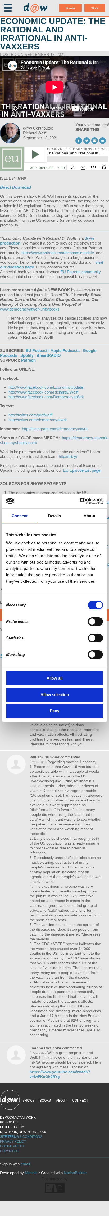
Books (45, 1100)
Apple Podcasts (65, 350)
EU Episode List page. (82, 470)
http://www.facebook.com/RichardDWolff (43, 392)
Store (94, 8)
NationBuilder (75, 1172)
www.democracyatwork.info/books (30, 309)
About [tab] (89, 516)
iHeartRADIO (49, 355)
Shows (28, 1100)
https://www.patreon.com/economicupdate (58, 252)
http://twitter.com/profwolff (30, 415)
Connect (80, 1100)
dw (35, 8)
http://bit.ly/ (68, 456)
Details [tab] (54, 516)
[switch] (95, 621)
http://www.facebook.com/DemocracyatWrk (46, 397)
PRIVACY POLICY (13, 1141)
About (61, 1100)
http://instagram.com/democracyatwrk (55, 429)
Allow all (54, 678)
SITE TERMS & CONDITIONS (21, 1137)
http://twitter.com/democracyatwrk (37, 419)
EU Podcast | (37, 350)
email (25, 1164)
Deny (54, 711)
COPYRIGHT (9, 1151)
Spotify (27, 355)
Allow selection (54, 694)
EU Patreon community (80, 272)
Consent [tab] (20, 516)
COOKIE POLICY (12, 1146)
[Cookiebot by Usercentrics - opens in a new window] (80, 501)
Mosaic (31, 1172)
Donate (70, 8)
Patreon (28, 360)
